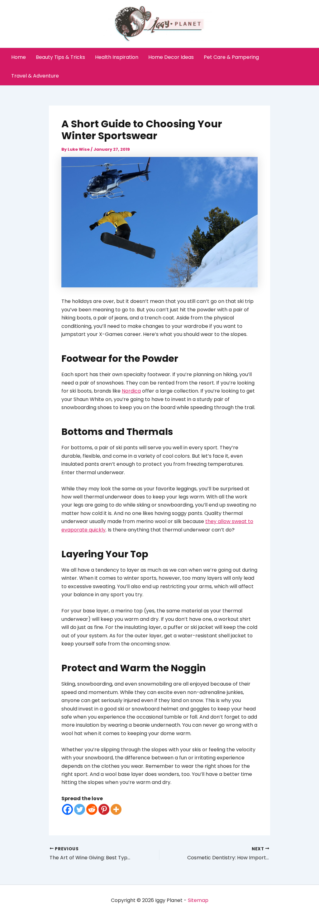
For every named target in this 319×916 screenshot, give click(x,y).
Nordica (131, 390)
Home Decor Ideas (171, 57)
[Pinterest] (103, 809)
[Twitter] (79, 809)
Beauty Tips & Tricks (60, 57)
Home (18, 57)
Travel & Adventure (35, 75)
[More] (116, 809)
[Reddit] (91, 809)
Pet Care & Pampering (231, 57)
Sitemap (198, 900)
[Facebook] (67, 809)
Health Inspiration (116, 57)
